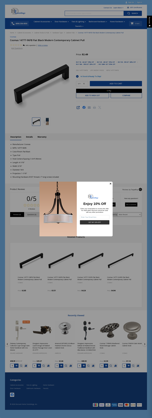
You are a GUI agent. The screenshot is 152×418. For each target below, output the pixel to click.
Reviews (149, 20)
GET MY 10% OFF (94, 222)
